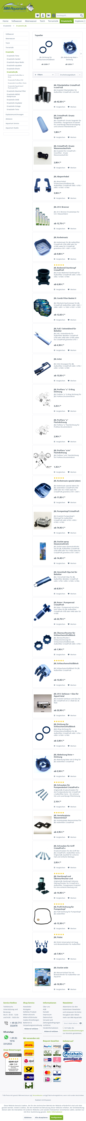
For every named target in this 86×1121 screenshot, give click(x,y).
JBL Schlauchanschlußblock (66, 663)
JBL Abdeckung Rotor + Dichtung (69, 58)
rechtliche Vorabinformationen (50, 1026)
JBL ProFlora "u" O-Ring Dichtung (64, 390)
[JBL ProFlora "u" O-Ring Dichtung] (43, 399)
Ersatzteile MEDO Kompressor (13, 95)
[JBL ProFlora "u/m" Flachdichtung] (43, 459)
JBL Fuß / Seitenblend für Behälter (65, 330)
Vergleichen (60, 107)
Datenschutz (47, 1017)
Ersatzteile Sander (13, 59)
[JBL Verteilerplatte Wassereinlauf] (43, 825)
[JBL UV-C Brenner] (43, 216)
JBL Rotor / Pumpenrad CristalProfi (64, 603)
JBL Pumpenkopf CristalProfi (66, 511)
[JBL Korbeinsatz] (43, 246)
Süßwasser (10, 34)
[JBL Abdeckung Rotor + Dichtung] (69, 47)
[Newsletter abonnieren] (81, 1023)
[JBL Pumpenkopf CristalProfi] (43, 520)
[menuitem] (70, 15)
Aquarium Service (12, 123)
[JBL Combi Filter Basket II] (43, 307)
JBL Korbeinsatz (61, 237)
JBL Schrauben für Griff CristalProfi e (64, 847)
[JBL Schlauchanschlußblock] (43, 673)
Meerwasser (10, 38)
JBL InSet (58, 359)
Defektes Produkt (29, 1012)
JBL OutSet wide (61, 968)
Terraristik (10, 47)
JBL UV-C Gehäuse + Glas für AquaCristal (66, 695)
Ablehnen (28, 1117)
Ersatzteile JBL (12, 72)
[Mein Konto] (43, 15)
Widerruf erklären (31, 1029)
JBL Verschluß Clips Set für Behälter (65, 573)
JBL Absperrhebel (61, 176)
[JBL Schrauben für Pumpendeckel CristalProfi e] (43, 794)
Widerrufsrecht (29, 1015)
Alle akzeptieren (41, 1117)
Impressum (47, 1015)
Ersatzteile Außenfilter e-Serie (16, 76)
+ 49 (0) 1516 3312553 (10, 1041)
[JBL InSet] (43, 368)
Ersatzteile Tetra (13, 56)
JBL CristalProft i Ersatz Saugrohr (64, 117)
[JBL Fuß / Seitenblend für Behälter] (43, 338)
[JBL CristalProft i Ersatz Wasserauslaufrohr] (43, 155)
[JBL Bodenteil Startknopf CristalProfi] (43, 277)
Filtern (40, 75)
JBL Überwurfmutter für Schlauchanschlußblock (64, 634)
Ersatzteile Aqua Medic (15, 62)
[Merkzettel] (37, 15)
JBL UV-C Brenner (61, 207)
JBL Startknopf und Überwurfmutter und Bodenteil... (63, 877)
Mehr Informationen (54, 1112)
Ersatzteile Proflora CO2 (15, 80)
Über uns (46, 1007)
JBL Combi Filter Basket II (65, 298)
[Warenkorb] (48, 15)
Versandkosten (37, 1095)
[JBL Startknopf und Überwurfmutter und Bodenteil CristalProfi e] (43, 885)
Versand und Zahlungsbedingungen (51, 1021)
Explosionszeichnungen (15, 114)
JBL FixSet (58, 937)
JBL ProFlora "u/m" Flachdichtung (62, 451)
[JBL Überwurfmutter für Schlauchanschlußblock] (43, 642)
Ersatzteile (10, 52)
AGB (44, 1009)
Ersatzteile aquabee (14, 65)
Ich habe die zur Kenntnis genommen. (73, 1030)
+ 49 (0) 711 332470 (16, 1024)
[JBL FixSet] (43, 946)
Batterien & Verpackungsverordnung (32, 1024)
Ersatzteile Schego (13, 106)
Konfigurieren (56, 1117)
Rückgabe (27, 1009)
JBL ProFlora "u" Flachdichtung (61, 421)
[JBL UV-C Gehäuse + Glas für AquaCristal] (43, 703)
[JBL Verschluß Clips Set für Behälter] (43, 581)
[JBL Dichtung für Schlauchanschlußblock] (45, 47)
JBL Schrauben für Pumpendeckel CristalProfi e (66, 786)
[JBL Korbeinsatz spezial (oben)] (43, 490)
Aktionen (9, 119)
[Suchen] (81, 15)
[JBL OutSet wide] (43, 977)
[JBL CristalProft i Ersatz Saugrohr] (43, 125)
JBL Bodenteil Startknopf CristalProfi (65, 269)
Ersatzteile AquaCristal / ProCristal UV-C (16, 87)
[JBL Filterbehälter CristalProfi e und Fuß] (43, 94)
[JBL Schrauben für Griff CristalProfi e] (43, 855)
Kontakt (46, 1012)
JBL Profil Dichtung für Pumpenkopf (64, 908)
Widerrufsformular (30, 1017)
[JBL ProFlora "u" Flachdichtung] (43, 429)
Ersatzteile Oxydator (14, 103)
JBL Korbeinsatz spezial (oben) (67, 481)
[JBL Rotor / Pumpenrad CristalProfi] (43, 612)
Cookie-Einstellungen (31, 1020)
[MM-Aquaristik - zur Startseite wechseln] (18, 7)
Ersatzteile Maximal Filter (16, 91)
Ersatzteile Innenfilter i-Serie (17, 83)
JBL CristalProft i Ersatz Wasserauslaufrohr (64, 147)
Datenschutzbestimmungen (73, 1031)
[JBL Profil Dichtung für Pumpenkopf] (43, 916)
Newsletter (27, 1007)
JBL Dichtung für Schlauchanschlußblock (46, 58)
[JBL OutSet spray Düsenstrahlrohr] (43, 551)
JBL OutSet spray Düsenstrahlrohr (61, 543)
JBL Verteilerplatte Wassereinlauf (62, 816)
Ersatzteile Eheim (13, 69)
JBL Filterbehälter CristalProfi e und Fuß (67, 86)
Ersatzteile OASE (13, 100)
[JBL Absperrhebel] (43, 186)
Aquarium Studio (12, 128)
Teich (8, 43)
